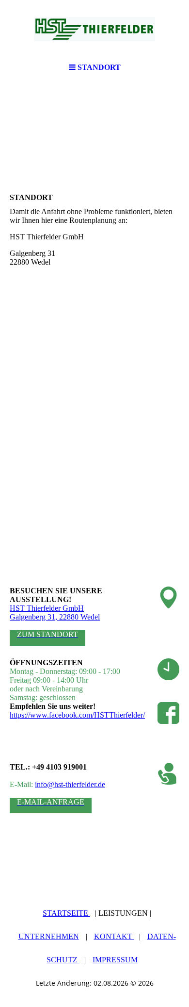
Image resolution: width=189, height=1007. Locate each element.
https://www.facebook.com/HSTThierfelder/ (77, 715)
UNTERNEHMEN (48, 936)
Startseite (66, 913)
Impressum (115, 960)
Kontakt (114, 936)
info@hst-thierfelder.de (70, 784)
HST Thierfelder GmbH (47, 608)
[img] (94, 29)
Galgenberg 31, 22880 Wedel (55, 617)
